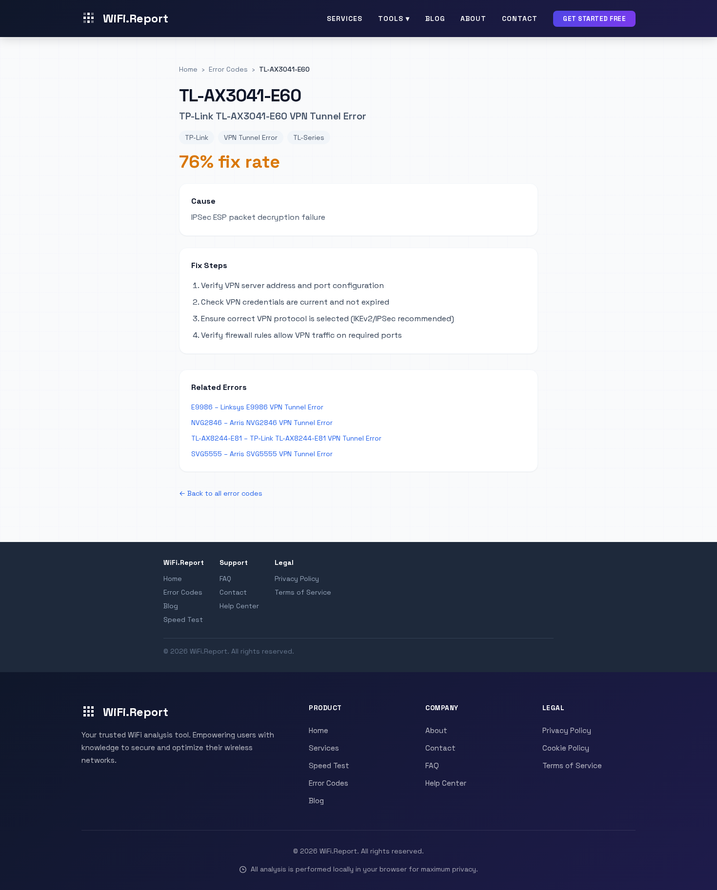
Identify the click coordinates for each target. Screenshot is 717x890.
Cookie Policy (565, 748)
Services (344, 18)
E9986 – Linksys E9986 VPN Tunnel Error (257, 407)
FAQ (225, 578)
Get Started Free (594, 19)
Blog (435, 18)
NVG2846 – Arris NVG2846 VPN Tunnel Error (262, 422)
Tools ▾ (394, 18)
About (473, 18)
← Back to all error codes (220, 493)
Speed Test (183, 619)
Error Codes (182, 592)
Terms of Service (303, 592)
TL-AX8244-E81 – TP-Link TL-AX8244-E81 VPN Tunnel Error (286, 438)
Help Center (239, 605)
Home (172, 578)
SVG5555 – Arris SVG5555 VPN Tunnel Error (262, 453)
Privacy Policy (297, 578)
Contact (520, 18)
